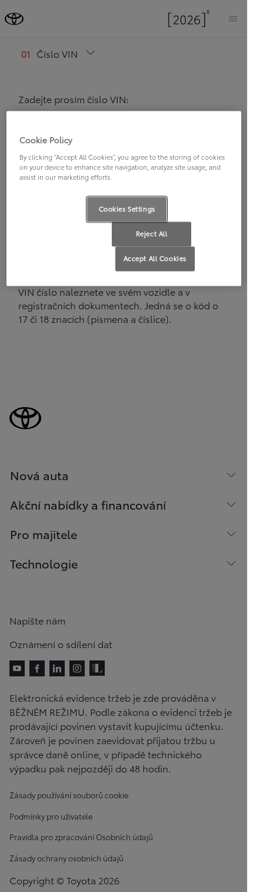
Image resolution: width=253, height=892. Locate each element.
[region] (123, 198)
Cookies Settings (127, 208)
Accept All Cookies (155, 258)
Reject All (152, 233)
